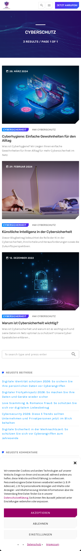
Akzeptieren (40, 513)
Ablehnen (40, 523)
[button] (75, 463)
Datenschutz (34, 544)
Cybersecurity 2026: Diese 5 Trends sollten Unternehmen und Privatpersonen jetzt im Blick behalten (37, 418)
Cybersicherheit (14, 129)
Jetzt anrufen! (67, 5)
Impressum (52, 544)
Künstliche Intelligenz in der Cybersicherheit (37, 232)
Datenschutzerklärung (16, 497)
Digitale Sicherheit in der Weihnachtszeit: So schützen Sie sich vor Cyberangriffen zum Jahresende (35, 433)
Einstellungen (40, 534)
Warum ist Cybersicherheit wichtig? (30, 323)
